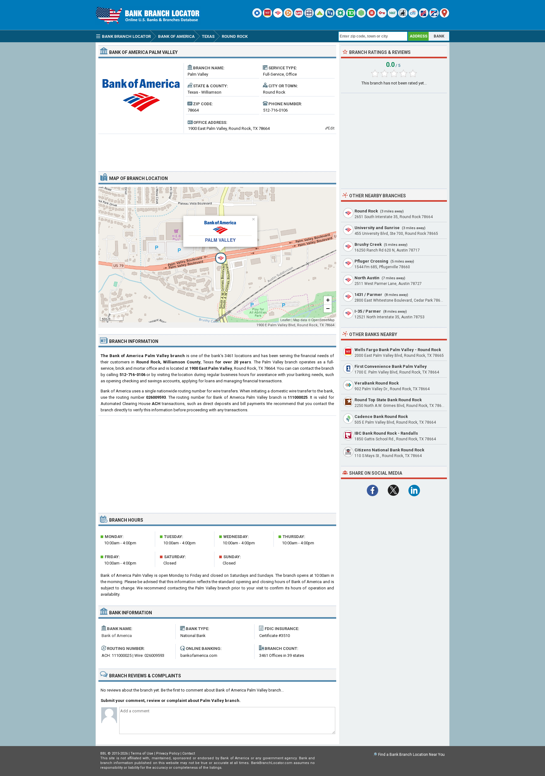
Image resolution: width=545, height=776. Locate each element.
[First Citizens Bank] (423, 16)
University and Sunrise (377, 227)
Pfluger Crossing (371, 261)
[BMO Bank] (371, 16)
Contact (188, 753)
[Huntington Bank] (361, 16)
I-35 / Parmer (368, 311)
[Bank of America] (278, 16)
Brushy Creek (368, 244)
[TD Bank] (350, 16)
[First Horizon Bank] (434, 16)
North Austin (367, 277)
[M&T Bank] (392, 16)
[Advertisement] (217, 150)
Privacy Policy (167, 753)
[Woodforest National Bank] (402, 16)
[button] (217, 255)
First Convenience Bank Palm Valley (391, 366)
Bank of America (117, 635)
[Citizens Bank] (340, 16)
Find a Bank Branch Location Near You (411, 754)
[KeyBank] (382, 16)
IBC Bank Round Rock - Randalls (386, 433)
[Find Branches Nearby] (444, 16)
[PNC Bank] (288, 16)
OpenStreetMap (323, 320)
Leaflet (285, 320)
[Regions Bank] (319, 16)
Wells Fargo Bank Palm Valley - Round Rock (398, 349)
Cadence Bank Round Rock (381, 416)
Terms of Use (142, 753)
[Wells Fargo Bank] (267, 16)
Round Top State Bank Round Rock (388, 399)
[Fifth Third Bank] (330, 16)
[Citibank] (413, 16)
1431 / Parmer (368, 294)
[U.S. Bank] (298, 16)
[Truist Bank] (309, 16)
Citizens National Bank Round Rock (389, 450)
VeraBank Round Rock (377, 383)
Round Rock (366, 211)
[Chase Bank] (257, 16)
